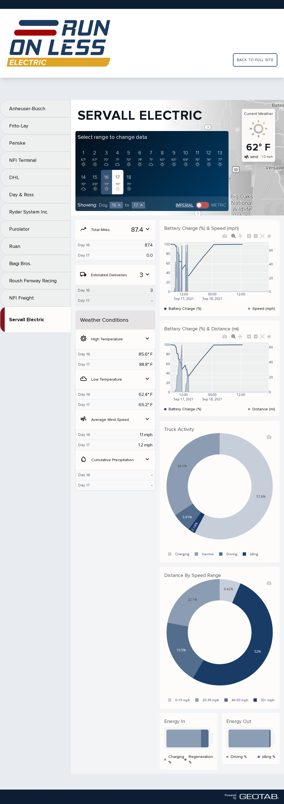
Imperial (185, 205)
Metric (218, 205)
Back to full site (255, 59)
